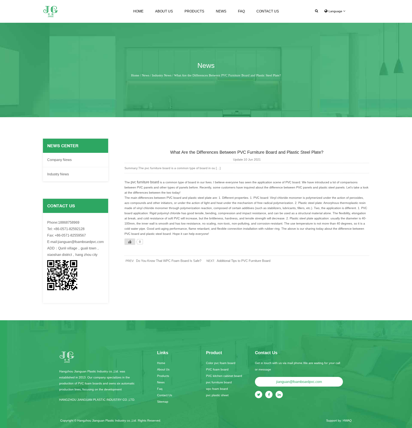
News (221, 11)
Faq (241, 11)
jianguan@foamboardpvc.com (299, 382)
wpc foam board (217, 388)
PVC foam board (217, 369)
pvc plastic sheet (217, 395)
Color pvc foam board (220, 363)
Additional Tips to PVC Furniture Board (243, 261)
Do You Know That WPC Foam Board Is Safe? (168, 261)
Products (194, 11)
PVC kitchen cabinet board (224, 376)
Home (138, 11)
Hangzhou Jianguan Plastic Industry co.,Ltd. (107, 420)
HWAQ (347, 420)
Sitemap (162, 401)
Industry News (161, 75)
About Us (164, 11)
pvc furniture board (145, 182)
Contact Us (267, 11)
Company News (59, 160)
